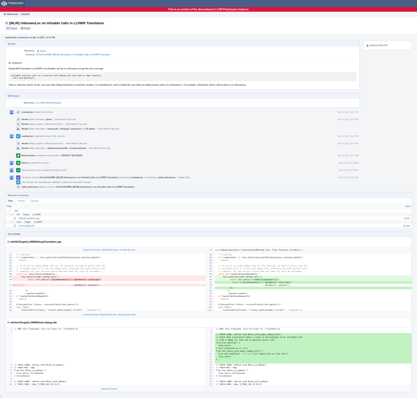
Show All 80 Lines (110, 250)
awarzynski (52, 129)
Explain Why (184, 177)
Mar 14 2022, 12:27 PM (348, 155)
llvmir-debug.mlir (26, 226)
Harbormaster (28, 155)
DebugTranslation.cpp (29, 218)
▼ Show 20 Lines (127, 250)
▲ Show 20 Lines (90, 315)
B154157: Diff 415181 (72, 155)
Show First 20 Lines (92, 250)
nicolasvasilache (77, 148)
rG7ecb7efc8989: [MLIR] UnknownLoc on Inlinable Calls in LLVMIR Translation (73, 54)
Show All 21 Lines (109, 389)
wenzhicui (76, 129)
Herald (25, 119)
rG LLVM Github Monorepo (48, 103)
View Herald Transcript (65, 119)
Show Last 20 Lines (127, 315)
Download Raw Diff (378, 45)
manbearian (23, 37)
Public (27, 28)
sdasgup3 (65, 129)
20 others (90, 129)
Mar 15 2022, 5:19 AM (348, 163)
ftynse (43, 51)
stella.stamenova (166, 177)
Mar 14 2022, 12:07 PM (348, 112)
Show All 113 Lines (108, 315)
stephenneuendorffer (57, 148)
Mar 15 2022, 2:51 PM (348, 177)
